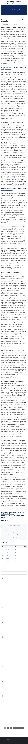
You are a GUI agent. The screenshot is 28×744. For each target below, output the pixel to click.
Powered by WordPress (20, 740)
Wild (7, 564)
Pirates (7, 567)
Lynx (7, 552)
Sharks (7, 570)
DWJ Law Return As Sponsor (10, 638)
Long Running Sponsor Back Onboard (13, 653)
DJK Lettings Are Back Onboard (11, 579)
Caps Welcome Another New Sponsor (13, 608)
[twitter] (15, 7)
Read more (8, 586)
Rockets (7, 555)
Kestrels (7, 561)
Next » (21, 728)
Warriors (8, 573)
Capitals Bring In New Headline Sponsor (14, 697)
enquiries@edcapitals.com (16, 10)
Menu (3, 13)
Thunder (7, 558)
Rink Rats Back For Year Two (11, 594)
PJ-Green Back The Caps (9, 667)
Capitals (7, 549)
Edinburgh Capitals (14, 2)
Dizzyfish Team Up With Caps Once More (14, 623)
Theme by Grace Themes (14, 741)
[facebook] (12, 7)
